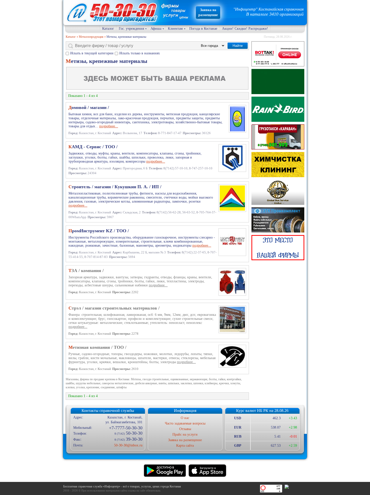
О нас (185, 418)
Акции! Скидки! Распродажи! (245, 28)
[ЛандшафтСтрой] (277, 81)
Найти (238, 46)
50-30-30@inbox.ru (128, 445)
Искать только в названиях (139, 53)
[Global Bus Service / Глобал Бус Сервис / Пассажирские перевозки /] (277, 192)
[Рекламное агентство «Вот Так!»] (277, 53)
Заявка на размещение (185, 440)
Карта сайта (185, 445)
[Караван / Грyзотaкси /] (277, 136)
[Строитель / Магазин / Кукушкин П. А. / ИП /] (277, 109)
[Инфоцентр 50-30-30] (277, 247)
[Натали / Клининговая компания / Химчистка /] (277, 164)
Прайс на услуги (185, 434)
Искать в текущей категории (92, 53)
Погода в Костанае (203, 28)
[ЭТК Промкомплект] (277, 220)
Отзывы (185, 429)
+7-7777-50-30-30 (125, 428)
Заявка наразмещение (208, 12)
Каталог (108, 28)
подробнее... (108, 126)
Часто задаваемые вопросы (185, 423)
